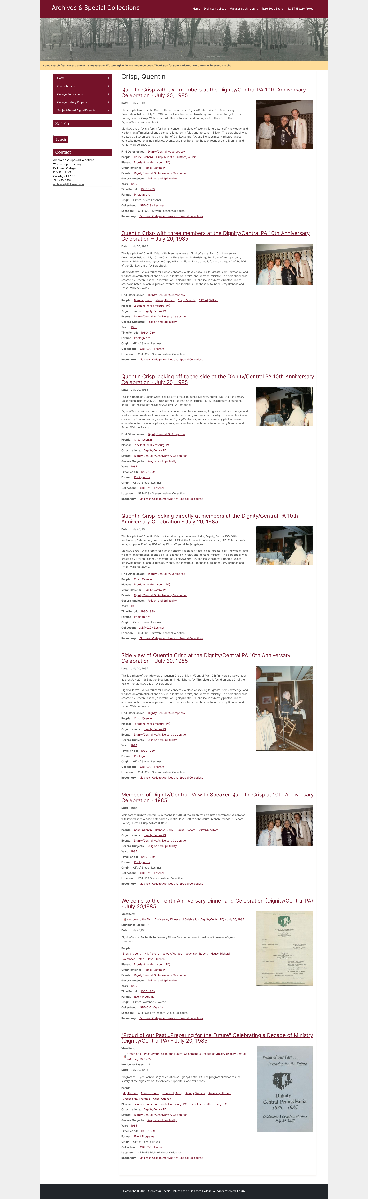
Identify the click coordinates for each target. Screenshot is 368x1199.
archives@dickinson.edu (68, 184)
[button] (284, 124)
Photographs (142, 194)
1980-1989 (148, 189)
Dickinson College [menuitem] (215, 8)
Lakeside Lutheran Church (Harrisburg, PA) (160, 1104)
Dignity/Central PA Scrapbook (166, 151)
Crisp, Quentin (165, 157)
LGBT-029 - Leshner (151, 205)
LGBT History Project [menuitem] (301, 8)
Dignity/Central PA (155, 167)
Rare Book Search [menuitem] (273, 8)
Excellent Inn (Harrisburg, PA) (152, 162)
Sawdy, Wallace (172, 953)
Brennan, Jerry (143, 300)
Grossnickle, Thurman (136, 1098)
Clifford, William (186, 157)
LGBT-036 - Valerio (151, 1007)
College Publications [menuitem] (68, 95)
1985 (134, 183)
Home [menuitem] (196, 8)
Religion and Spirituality (162, 178)
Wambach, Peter (133, 959)
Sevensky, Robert (196, 953)
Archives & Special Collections (96, 7)
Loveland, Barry (172, 1093)
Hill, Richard (152, 953)
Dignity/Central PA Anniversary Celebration (160, 173)
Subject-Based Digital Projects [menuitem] (74, 111)
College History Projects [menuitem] (70, 103)
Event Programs (144, 996)
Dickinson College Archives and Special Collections (171, 216)
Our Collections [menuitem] (64, 87)
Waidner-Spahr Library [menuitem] (244, 8)
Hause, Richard (143, 157)
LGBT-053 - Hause (150, 1147)
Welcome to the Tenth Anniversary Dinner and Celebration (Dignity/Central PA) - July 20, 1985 (185, 919)
